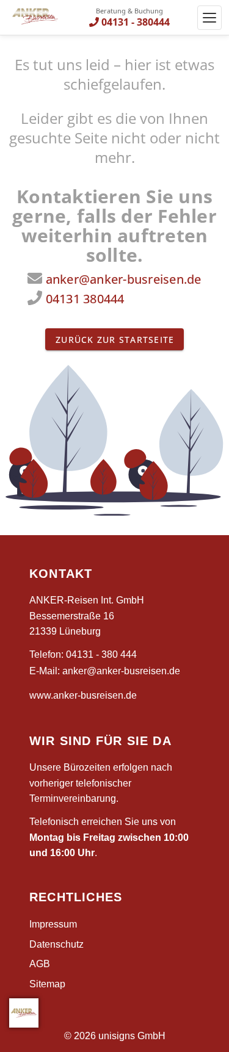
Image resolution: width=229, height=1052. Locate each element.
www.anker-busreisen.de (83, 695)
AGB (39, 964)
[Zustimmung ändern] (23, 1013)
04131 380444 (85, 298)
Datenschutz (56, 944)
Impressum (53, 924)
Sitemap (47, 984)
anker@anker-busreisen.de (124, 279)
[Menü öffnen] (209, 17)
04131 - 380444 (135, 22)
